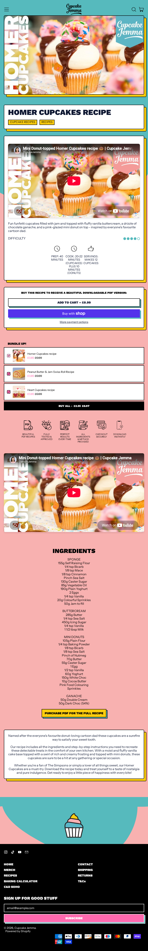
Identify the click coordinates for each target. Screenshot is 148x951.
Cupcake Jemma (25, 928)
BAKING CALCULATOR (20, 881)
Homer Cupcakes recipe (41, 353)
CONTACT (85, 864)
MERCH (9, 870)
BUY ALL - (74, 405)
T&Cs (82, 881)
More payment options (74, 322)
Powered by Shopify (17, 931)
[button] (133, 9)
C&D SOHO (12, 887)
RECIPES (10, 875)
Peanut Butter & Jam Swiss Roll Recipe (50, 372)
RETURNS (85, 875)
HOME (8, 864)
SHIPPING (85, 870)
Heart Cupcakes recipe (41, 390)
